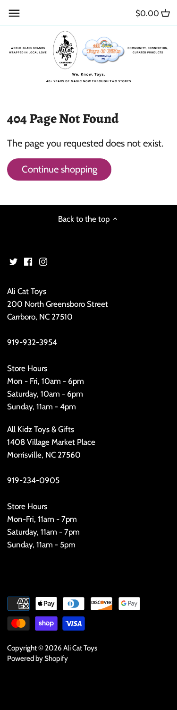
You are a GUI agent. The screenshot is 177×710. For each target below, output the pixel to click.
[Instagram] (43, 261)
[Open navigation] (14, 13)
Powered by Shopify (37, 658)
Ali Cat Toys (80, 647)
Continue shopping (59, 169)
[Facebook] (28, 261)
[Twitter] (13, 261)
